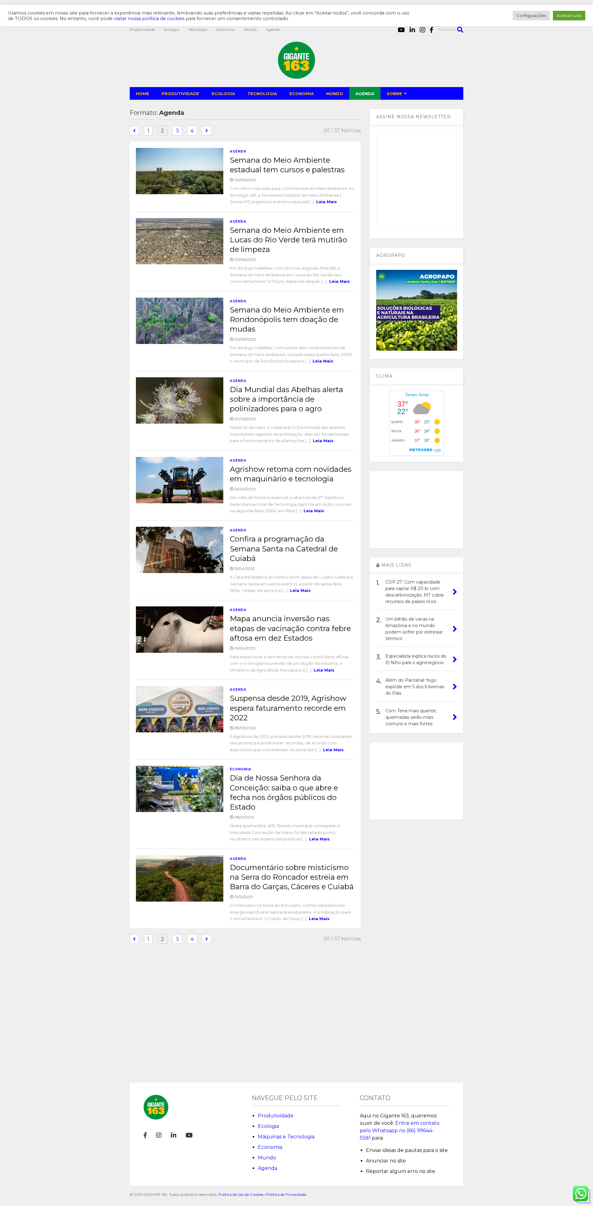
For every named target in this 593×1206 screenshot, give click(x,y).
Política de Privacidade (286, 1194)
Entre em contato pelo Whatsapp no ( (399, 1130)
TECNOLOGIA (262, 93)
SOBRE (394, 93)
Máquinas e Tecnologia (286, 1137)
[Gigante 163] (296, 76)
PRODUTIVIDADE (180, 93)
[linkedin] (412, 30)
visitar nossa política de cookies (149, 18)
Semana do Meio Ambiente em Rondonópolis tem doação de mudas (287, 319)
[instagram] (422, 30)
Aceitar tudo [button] (569, 15)
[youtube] (401, 30)
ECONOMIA (301, 93)
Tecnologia (197, 29)
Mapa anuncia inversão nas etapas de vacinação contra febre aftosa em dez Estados (290, 628)
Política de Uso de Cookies (240, 1194)
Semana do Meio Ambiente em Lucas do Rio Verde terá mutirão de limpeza (288, 240)
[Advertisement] (416, 509)
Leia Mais (326, 201)
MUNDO (334, 93)
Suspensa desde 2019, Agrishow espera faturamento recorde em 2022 (288, 708)
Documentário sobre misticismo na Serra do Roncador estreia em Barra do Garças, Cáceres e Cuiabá (292, 877)
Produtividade (142, 29)
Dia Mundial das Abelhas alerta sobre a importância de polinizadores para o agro (286, 399)
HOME (142, 93)
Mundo (250, 29)
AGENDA (364, 93)
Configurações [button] (531, 15)
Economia (226, 29)
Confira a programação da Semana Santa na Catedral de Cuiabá (284, 548)
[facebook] (431, 30)
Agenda (273, 29)
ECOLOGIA (223, 93)
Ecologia (171, 29)
